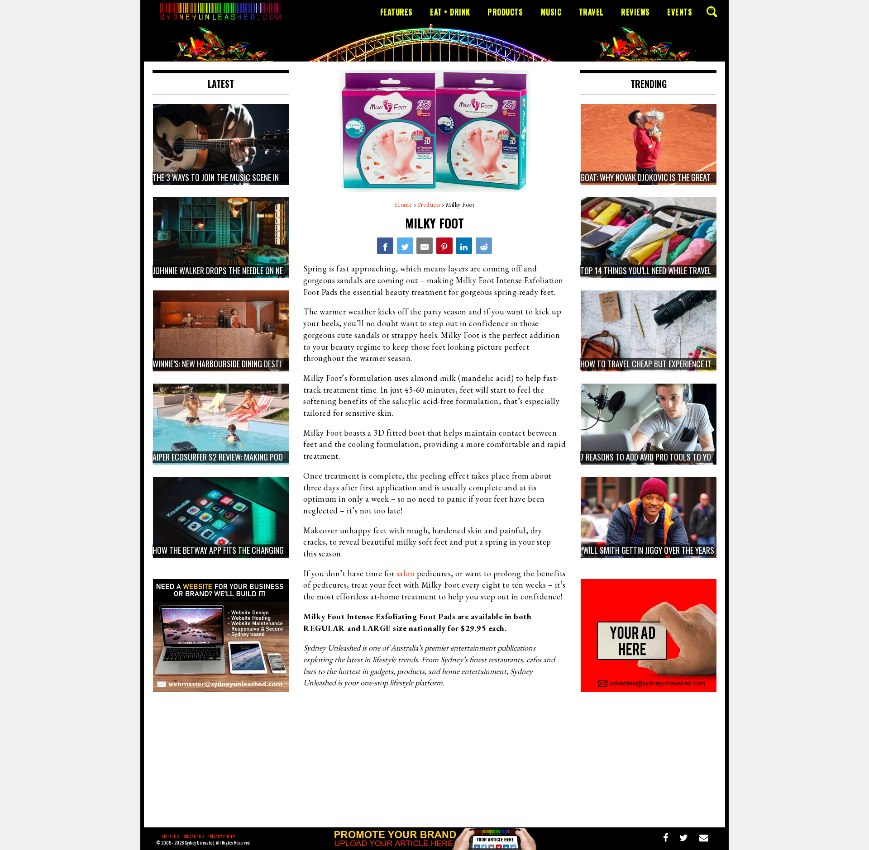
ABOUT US (170, 836)
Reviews (635, 11)
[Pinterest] (444, 245)
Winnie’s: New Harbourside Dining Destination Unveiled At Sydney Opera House (282, 364)
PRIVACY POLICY (221, 836)
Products (505, 11)
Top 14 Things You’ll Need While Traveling (651, 270)
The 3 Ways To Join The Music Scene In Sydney (228, 177)
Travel (591, 11)
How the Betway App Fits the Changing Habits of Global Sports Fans (270, 550)
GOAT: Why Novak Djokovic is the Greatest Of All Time (670, 177)
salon (405, 573)
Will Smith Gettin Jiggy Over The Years (648, 550)
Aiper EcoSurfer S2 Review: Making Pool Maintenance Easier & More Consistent (286, 457)
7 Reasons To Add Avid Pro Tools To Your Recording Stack (679, 457)
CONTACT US (193, 836)
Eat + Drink (450, 11)
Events (679, 11)
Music (551, 11)
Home (403, 204)
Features (396, 11)
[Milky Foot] (385, 245)
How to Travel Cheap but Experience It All (652, 364)
